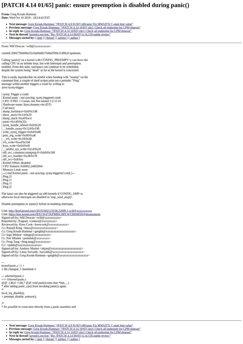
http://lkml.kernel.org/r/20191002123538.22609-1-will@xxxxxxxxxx (50, 210)
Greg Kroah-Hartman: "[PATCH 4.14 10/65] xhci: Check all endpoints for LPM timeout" (86, 27)
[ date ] (40, 37)
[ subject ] (62, 37)
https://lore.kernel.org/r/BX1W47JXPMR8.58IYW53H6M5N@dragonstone (54, 214)
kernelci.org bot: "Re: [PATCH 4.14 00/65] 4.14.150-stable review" (70, 34)
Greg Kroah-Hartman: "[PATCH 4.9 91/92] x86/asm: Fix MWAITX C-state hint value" (80, 24)
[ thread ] (50, 37)
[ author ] (74, 37)
